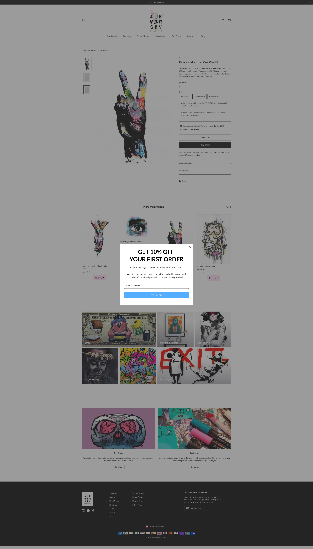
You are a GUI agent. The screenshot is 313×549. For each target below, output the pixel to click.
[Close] (190, 247)
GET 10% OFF (156, 295)
